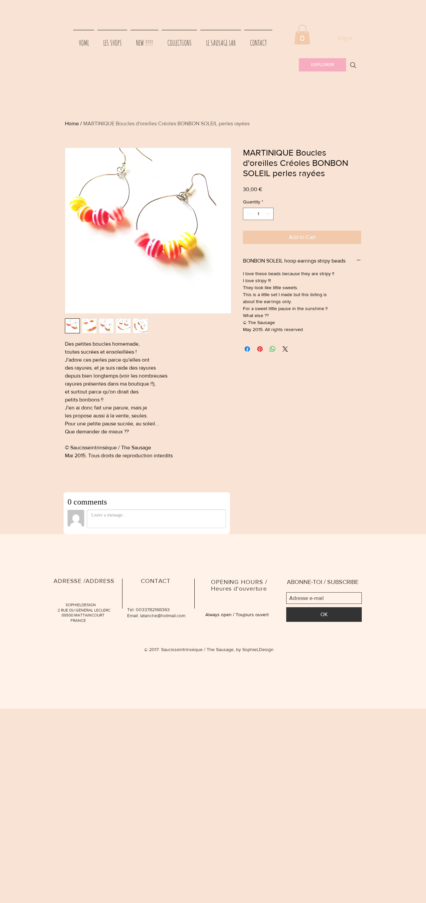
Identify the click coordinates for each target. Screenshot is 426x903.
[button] (302, 35)
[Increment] (268, 214)
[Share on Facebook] (247, 349)
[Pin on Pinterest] (260, 349)
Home (72, 123)
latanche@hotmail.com (162, 615)
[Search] (353, 65)
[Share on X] (285, 349)
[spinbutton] (258, 214)
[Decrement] (248, 214)
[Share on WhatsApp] (273, 349)
